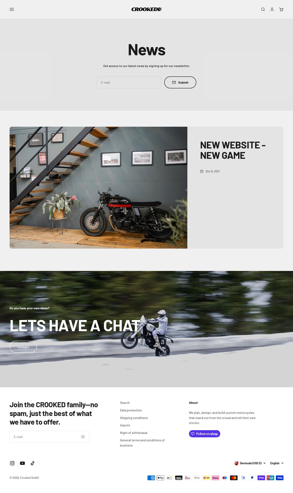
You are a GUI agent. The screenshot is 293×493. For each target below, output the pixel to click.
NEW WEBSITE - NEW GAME (232, 150)
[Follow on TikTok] (32, 463)
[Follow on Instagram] (12, 463)
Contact (23, 347)
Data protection (131, 410)
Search (125, 402)
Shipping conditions (134, 418)
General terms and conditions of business (142, 442)
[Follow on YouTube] (22, 463)
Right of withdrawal (133, 433)
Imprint (125, 425)
